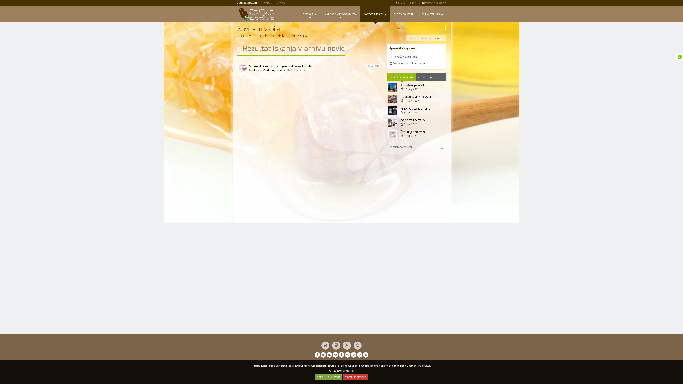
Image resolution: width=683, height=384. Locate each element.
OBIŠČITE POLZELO (413, 120)
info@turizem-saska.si (435, 2)
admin (255, 70)
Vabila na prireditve (275, 70)
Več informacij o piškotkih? (341, 370)
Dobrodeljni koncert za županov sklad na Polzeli (280, 66)
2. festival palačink (413, 85)
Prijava (281, 2)
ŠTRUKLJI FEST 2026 (413, 132)
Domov (413, 38)
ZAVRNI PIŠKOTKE (355, 377)
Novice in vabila (428, 38)
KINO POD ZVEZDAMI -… (416, 108)
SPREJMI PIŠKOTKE (328, 377)
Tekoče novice (405, 56)
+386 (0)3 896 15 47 (407, 2)
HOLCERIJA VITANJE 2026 (416, 96)
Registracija (267, 2)
